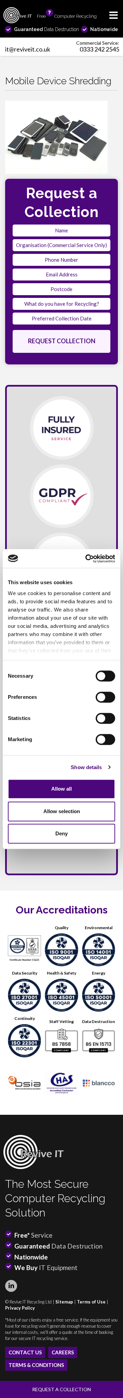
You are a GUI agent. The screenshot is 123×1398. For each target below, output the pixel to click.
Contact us (25, 1352)
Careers (63, 1352)
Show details (86, 767)
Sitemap (64, 1302)
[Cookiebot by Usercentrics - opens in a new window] (86, 558)
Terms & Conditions (36, 1365)
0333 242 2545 (99, 49)
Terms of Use (91, 1302)
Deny (61, 833)
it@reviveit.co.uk (27, 49)
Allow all (61, 789)
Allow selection (61, 811)
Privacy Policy (20, 1308)
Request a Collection (61, 1389)
